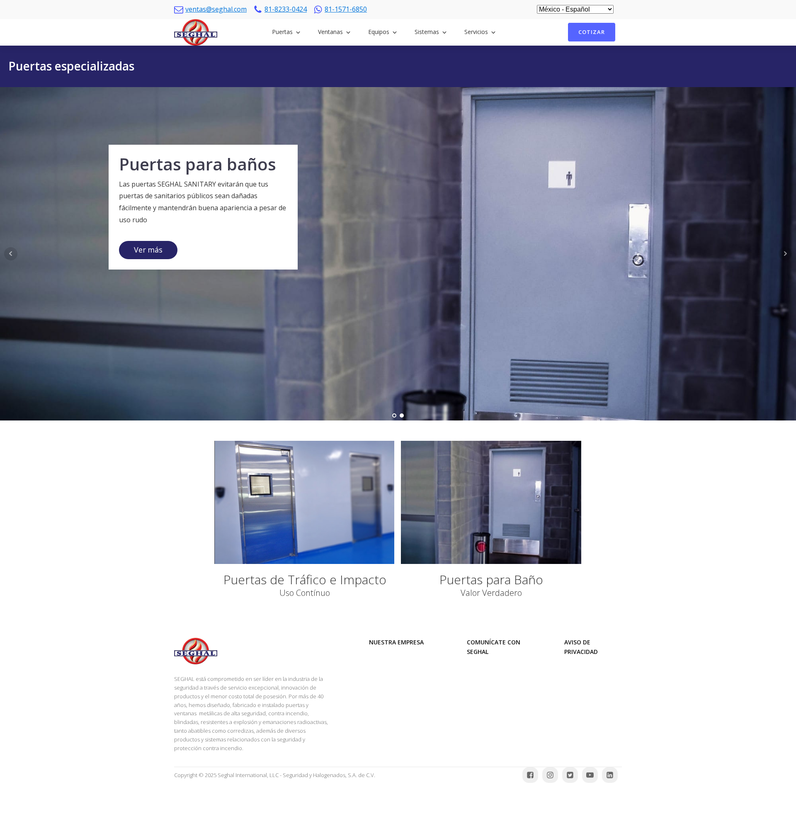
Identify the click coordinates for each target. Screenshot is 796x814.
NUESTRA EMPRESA (396, 642)
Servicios (476, 32)
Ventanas (330, 32)
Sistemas (427, 32)
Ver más (148, 250)
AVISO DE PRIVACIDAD (581, 646)
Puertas (282, 32)
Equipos (378, 32)
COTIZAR (591, 32)
